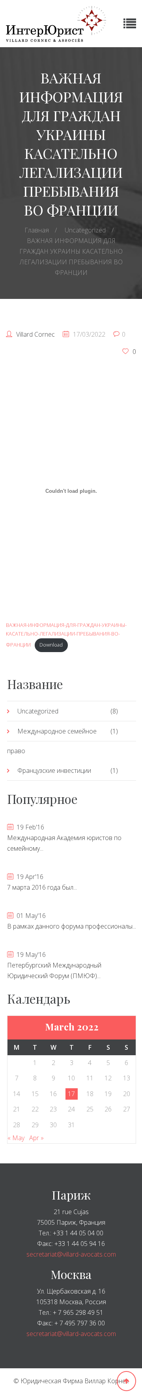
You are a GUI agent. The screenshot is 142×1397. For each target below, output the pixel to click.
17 (71, 1093)
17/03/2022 (89, 334)
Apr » (36, 1137)
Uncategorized (85, 230)
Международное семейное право (52, 741)
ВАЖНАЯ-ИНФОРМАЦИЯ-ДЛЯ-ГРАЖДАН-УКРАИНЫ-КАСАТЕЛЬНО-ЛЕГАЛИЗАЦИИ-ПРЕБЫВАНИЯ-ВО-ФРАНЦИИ (66, 634)
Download (51, 644)
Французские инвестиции (54, 770)
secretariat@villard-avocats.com (71, 1254)
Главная (36, 230)
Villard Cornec (35, 334)
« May (15, 1137)
